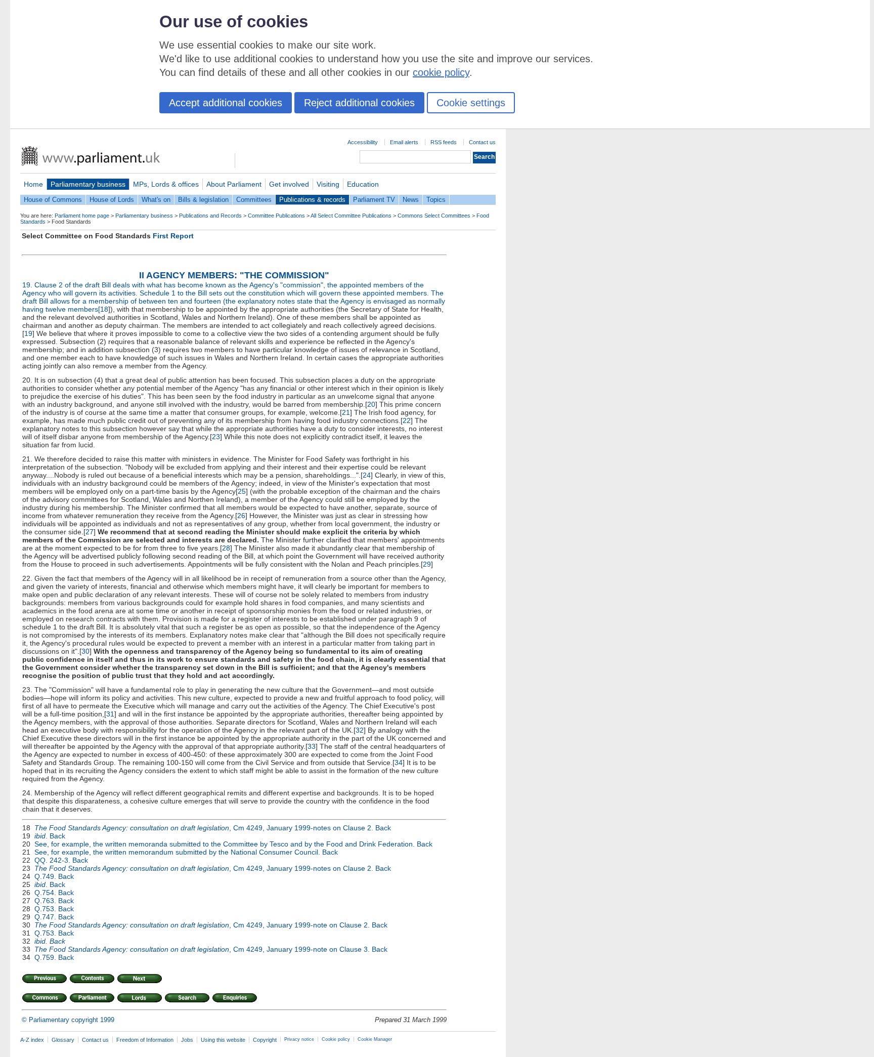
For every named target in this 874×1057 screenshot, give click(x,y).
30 (85, 651)
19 (28, 333)
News (411, 199)
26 (241, 516)
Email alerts (404, 142)
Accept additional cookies (225, 102)
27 (89, 532)
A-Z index (32, 1040)
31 (110, 714)
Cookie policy (336, 1039)
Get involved (289, 184)
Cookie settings (470, 102)
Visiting (328, 184)
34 (399, 762)
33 (312, 746)
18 (104, 309)
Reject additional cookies (359, 102)
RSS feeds (443, 142)
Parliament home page (82, 216)
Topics (436, 199)
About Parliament (233, 184)
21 (346, 412)
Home (33, 184)
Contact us (482, 142)
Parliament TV (374, 199)
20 (371, 404)
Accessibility (362, 142)
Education (363, 184)
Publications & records (312, 199)
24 (367, 475)
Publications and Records (210, 216)
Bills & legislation (203, 199)
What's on (156, 199)
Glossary (63, 1040)
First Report (173, 236)
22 (407, 420)
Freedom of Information (144, 1040)
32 (360, 730)
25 (242, 491)
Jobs (187, 1040)
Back (383, 828)
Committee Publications (276, 216)
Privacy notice (299, 1039)
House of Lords (112, 199)
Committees (254, 199)
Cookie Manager (375, 1039)
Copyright (265, 1040)
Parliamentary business (88, 184)
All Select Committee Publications (351, 216)
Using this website (223, 1040)
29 (427, 564)
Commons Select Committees (434, 216)
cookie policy (441, 72)
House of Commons (53, 199)
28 (226, 548)
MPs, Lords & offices (166, 184)
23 (216, 437)
